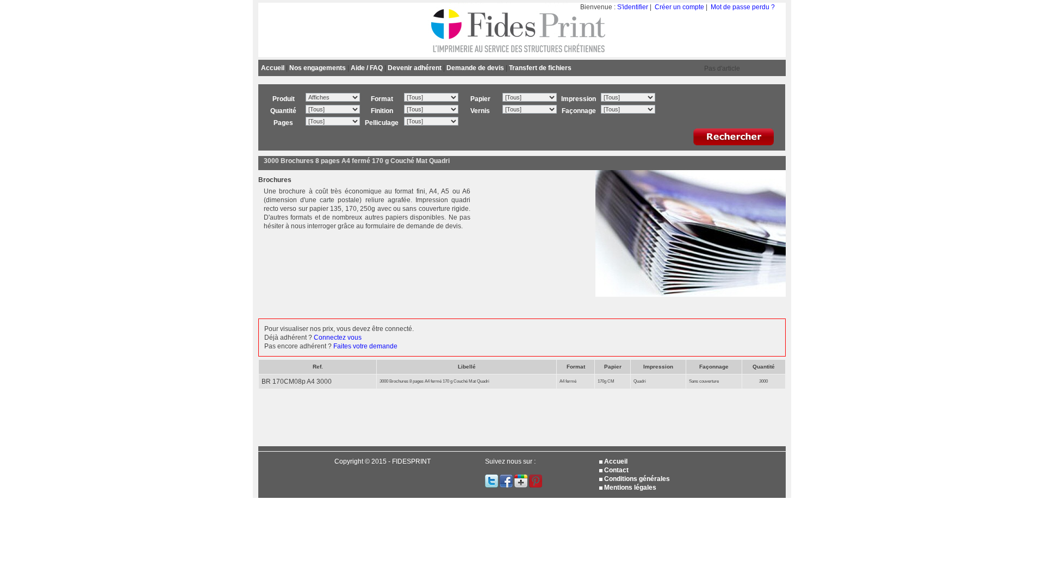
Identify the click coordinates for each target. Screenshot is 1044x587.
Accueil (272, 68)
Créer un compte (679, 7)
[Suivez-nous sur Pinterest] (535, 485)
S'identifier (632, 7)
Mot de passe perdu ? (743, 7)
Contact (616, 470)
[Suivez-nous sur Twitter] (492, 485)
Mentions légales (630, 487)
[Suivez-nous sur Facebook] (507, 485)
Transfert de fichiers (540, 68)
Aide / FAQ (367, 68)
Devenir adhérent (415, 68)
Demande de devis (475, 68)
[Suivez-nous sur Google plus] (521, 485)
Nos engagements (317, 68)
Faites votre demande (365, 346)
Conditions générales (637, 479)
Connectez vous (338, 337)
